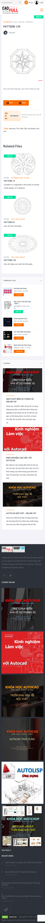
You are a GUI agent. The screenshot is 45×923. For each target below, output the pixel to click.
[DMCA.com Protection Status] (10, 917)
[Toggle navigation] (41, 10)
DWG (24, 103)
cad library (32, 129)
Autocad (12, 129)
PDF (11, 103)
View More (6, 850)
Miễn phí (38, 17)
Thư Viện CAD (21, 129)
